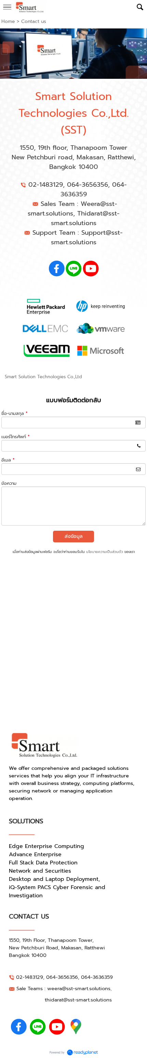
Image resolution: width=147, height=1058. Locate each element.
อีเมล (8, 460)
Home (8, 21)
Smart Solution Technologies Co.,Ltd (43, 376)
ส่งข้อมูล (74, 536)
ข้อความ (8, 483)
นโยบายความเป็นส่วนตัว (104, 551)
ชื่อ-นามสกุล (14, 413)
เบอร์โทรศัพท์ (15, 436)
